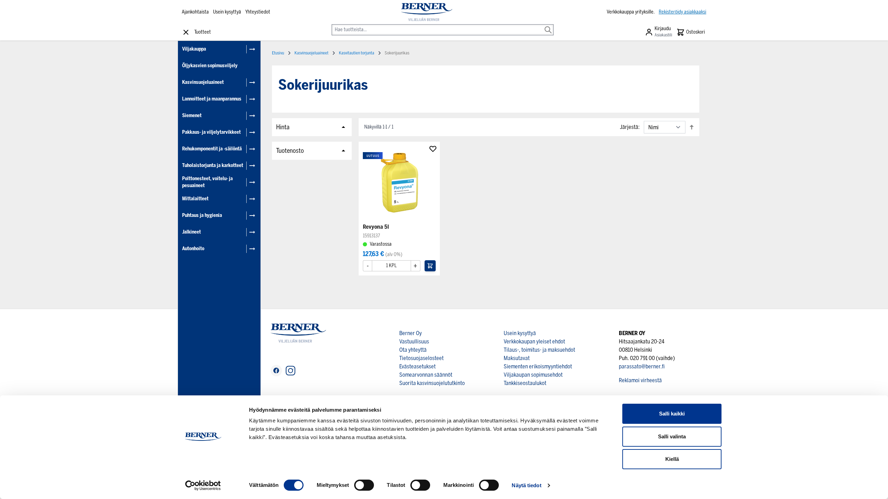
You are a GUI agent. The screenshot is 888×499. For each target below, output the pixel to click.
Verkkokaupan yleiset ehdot (534, 341)
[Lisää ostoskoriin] (430, 265)
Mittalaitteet (195, 199)
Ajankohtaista (195, 12)
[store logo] (426, 12)
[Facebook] (276, 370)
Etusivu (278, 53)
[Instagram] (290, 370)
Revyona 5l (376, 227)
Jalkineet (191, 232)
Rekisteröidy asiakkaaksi (682, 12)
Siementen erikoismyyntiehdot (538, 366)
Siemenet (192, 116)
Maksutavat (517, 358)
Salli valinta (672, 436)
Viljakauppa (194, 49)
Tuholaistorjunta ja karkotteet (212, 165)
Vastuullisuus (414, 341)
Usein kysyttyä (227, 12)
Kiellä (672, 459)
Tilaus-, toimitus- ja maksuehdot (539, 350)
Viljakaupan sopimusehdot (533, 374)
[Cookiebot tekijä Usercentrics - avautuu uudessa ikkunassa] (203, 485)
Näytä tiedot (526, 485)
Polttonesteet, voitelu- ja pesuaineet (207, 182)
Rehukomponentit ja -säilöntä (212, 149)
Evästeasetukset (417, 366)
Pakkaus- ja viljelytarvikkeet (211, 132)
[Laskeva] (692, 127)
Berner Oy (410, 333)
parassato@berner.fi (642, 366)
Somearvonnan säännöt (425, 374)
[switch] (364, 485)
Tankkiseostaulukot (525, 383)
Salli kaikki (672, 414)
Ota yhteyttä (413, 350)
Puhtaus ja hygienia (202, 215)
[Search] (548, 25)
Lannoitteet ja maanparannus (211, 99)
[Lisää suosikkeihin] (433, 149)
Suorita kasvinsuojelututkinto (432, 383)
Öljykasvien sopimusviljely (210, 66)
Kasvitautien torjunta (356, 53)
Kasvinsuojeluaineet (203, 82)
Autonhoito (193, 249)
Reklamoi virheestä (640, 380)
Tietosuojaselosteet (421, 358)
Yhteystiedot (257, 12)
